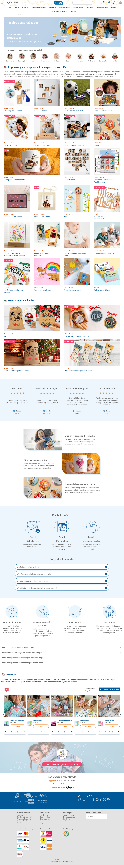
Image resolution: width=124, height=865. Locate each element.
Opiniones (66, 819)
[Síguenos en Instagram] (97, 800)
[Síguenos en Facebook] (93, 800)
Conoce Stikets (45, 817)
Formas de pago (68, 815)
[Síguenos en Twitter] (104, 800)
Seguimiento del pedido (25, 817)
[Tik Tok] (101, 800)
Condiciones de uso (56, 861)
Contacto (20, 815)
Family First (44, 815)
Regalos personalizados (15, 15)
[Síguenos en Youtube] (108, 800)
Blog (41, 823)
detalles (29, 3)
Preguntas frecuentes (24, 819)
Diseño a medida (22, 823)
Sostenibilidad (22, 821)
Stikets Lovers (45, 819)
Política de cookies (68, 861)
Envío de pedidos (69, 817)
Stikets (6, 15)
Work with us (44, 821)
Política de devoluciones (71, 821)
